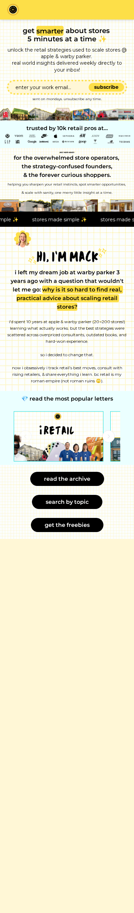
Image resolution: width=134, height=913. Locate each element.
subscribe (106, 87)
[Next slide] (108, 436)
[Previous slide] (25, 436)
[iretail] (58, 436)
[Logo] (13, 9)
